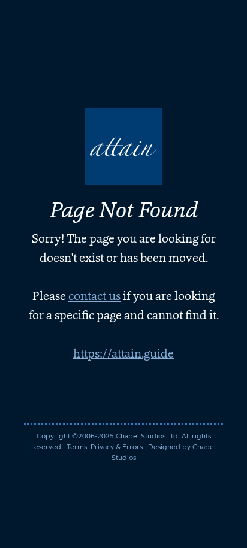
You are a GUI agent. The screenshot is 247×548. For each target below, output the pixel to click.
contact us (94, 296)
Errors (132, 447)
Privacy (102, 447)
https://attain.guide (123, 353)
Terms (77, 447)
